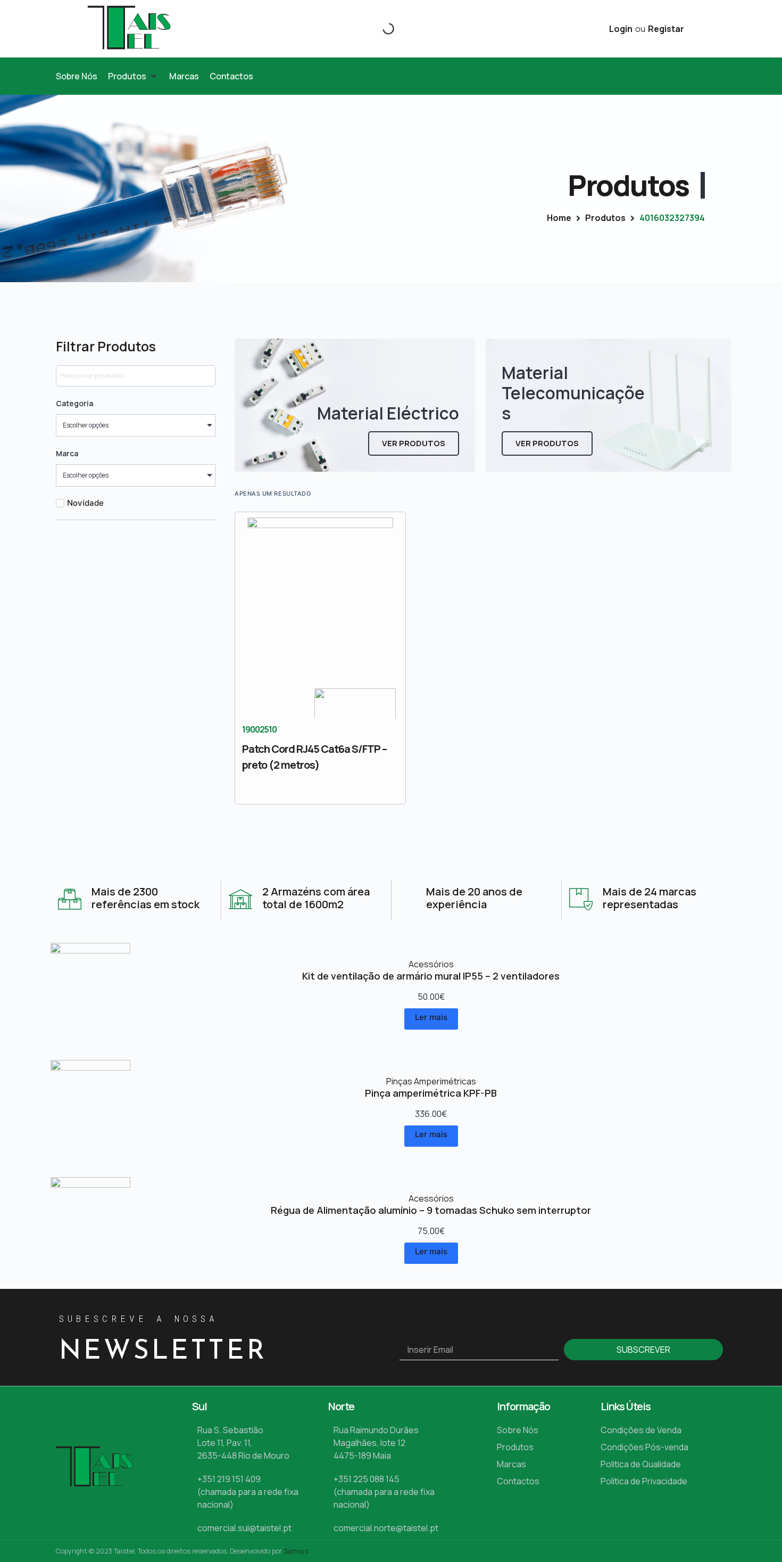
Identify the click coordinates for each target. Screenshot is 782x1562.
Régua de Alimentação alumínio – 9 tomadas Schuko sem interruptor (431, 1210)
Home (559, 218)
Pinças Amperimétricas (431, 1081)
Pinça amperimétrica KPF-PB (431, 1093)
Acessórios (431, 964)
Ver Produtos (413, 443)
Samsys (296, 1551)
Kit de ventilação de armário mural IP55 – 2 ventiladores (431, 975)
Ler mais (431, 1017)
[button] (133, 76)
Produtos (605, 218)
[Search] (379, 28)
